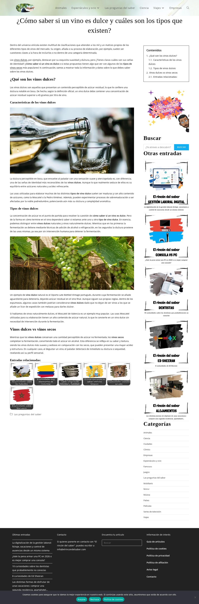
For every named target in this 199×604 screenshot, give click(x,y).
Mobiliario (148, 483)
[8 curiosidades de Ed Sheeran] (166, 341)
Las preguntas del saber (28, 414)
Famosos (147, 466)
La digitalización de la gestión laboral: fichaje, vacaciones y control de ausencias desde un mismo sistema (32, 546)
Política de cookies (157, 548)
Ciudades (147, 443)
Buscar (181, 147)
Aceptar (82, 599)
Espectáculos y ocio (152, 460)
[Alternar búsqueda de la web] (187, 8)
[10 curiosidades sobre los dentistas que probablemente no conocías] (166, 289)
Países (146, 500)
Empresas (148, 455)
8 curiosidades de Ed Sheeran (166, 366)
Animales (147, 432)
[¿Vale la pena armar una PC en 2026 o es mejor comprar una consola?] (166, 236)
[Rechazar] (195, 597)
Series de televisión (152, 511)
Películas (147, 505)
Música (146, 494)
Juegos (146, 472)
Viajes (146, 517)
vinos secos (16, 67)
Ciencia (146, 438)
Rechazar (95, 599)
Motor (146, 489)
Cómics (146, 449)
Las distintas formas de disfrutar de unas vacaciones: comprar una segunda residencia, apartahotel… (31, 585)
